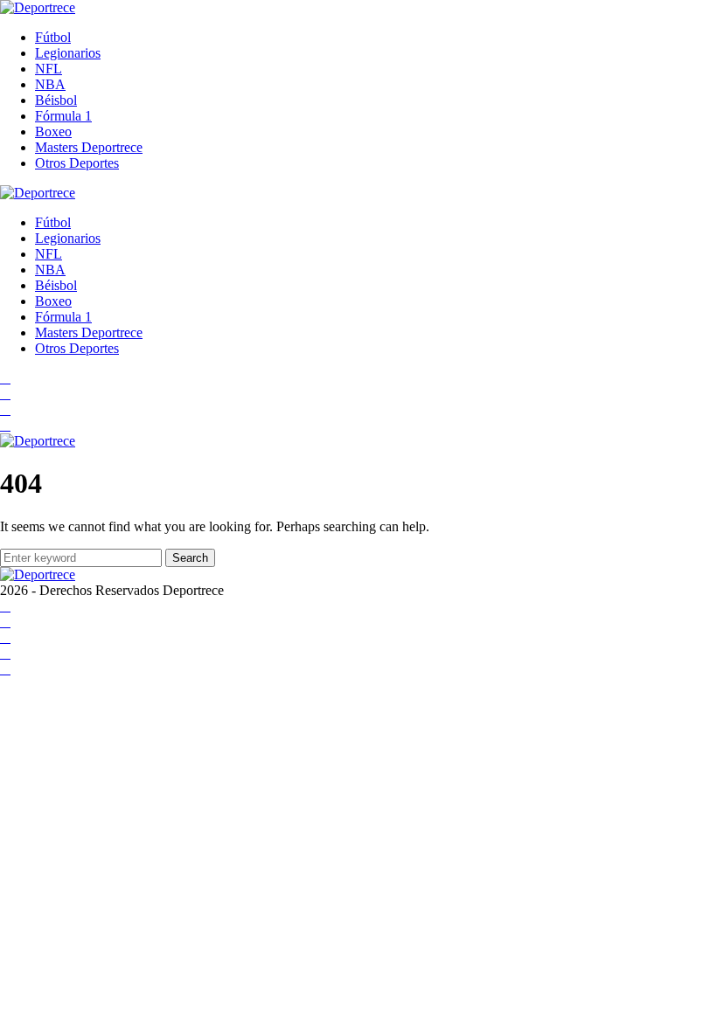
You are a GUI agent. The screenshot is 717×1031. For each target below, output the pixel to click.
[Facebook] (5, 377)
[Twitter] (5, 425)
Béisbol (56, 100)
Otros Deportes (77, 163)
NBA (50, 84)
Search (190, 557)
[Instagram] (5, 409)
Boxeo (53, 131)
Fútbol (53, 37)
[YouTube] (5, 393)
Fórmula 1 (63, 115)
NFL (48, 68)
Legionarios (68, 52)
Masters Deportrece (89, 147)
